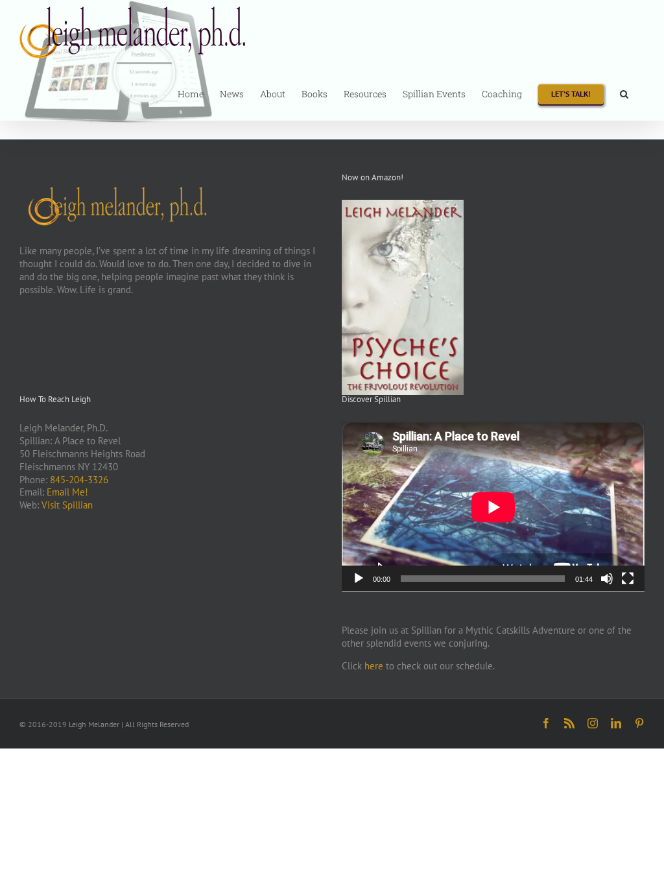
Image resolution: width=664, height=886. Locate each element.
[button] (624, 93)
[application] (493, 507)
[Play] (358, 578)
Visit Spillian (67, 505)
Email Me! (67, 492)
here (373, 666)
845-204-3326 (79, 479)
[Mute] (606, 578)
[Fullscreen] (627, 578)
